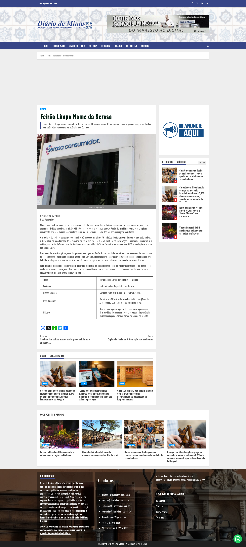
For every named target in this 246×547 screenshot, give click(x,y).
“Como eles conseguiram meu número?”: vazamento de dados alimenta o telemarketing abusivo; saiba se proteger (96, 374)
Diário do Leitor (77, 45)
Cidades (118, 45)
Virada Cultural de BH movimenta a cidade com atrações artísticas (169, 212)
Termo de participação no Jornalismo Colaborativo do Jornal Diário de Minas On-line (64, 517)
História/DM (59, 45)
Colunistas (131, 45)
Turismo (145, 45)
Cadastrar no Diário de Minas (180, 476)
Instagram (161, 512)
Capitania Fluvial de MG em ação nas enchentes (130, 337)
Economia (105, 45)
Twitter (160, 506)
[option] (183, 177)
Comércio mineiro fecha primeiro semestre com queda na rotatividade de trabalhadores (144, 434)
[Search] (208, 46)
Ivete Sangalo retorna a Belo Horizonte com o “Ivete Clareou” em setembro (169, 194)
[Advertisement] (123, 82)
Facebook (160, 501)
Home (46, 45)
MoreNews (130, 544)
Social (43, 109)
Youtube (160, 517)
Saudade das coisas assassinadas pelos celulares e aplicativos (65, 339)
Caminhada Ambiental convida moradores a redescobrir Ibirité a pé (169, 231)
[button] (39, 46)
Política (93, 45)
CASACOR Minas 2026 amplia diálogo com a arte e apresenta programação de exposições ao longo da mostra (135, 374)
